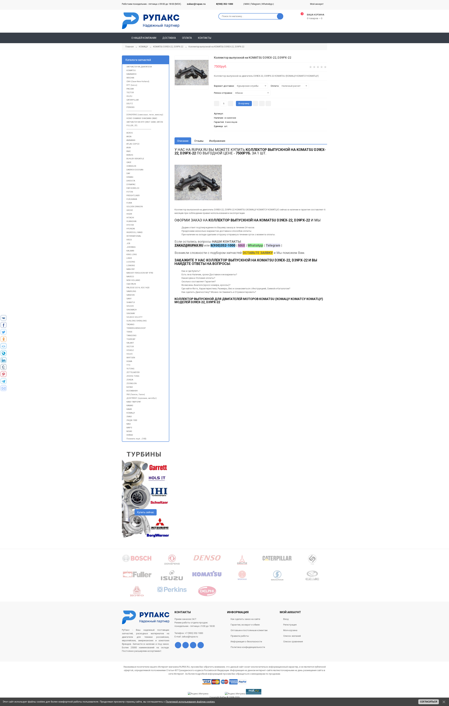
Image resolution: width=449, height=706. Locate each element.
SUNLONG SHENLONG (136, 321)
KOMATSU (131, 70)
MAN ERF (130, 269)
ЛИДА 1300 (131, 420)
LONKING (130, 265)
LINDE (129, 258)
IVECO (129, 240)
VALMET (130, 343)
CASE (128, 162)
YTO (128, 365)
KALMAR (130, 251)
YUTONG (130, 369)
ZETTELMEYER (133, 372)
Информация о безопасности (246, 641)
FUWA (129, 203)
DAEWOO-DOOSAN (134, 170)
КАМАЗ (129, 405)
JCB (128, 243)
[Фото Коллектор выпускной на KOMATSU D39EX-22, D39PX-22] (198, 182)
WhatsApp (267, 4)
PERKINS (130, 107)
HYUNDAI (130, 229)
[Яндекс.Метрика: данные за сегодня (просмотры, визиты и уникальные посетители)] (235, 693)
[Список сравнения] (325, 38)
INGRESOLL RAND (134, 232)
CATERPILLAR (132, 100)
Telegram (255, 4)
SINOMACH (131, 310)
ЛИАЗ (129, 416)
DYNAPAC (130, 184)
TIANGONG (131, 335)
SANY (129, 299)
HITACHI (130, 218)
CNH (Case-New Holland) (137, 81)
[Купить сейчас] (255, 103)
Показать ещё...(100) (136, 439)
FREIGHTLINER (133, 195)
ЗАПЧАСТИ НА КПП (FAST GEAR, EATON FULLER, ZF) (144, 124)
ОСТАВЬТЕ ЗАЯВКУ (258, 253)
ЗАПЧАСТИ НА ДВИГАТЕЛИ (139, 67)
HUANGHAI (131, 221)
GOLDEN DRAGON (134, 206)
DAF (128, 173)
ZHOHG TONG (132, 376)
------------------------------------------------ (139, 111)
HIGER (129, 214)
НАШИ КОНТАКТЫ (226, 242)
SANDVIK (130, 295)
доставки (224, 231)
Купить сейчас (145, 512)
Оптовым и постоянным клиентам (249, 630)
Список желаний (292, 636)
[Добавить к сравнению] (268, 103)
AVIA (128, 147)
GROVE (129, 210)
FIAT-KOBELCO (132, 188)
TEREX (129, 332)
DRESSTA (130, 181)
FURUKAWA (131, 199)
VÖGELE (130, 350)
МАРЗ (129, 428)
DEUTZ (129, 103)
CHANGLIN (131, 166)
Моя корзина (290, 630)
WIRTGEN (130, 358)
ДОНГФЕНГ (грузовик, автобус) (141, 398)
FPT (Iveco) (131, 85)
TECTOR (130, 92)
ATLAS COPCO (132, 144)
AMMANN (130, 140)
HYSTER (130, 225)
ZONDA (129, 380)
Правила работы (240, 636)
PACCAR (130, 89)
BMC (128, 151)
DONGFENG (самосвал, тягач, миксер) (144, 115)
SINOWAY (130, 313)
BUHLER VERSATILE (135, 159)
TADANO (130, 324)
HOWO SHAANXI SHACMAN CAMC (141, 118)
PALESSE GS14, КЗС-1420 (137, 288)
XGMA (129, 361)
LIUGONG (130, 262)
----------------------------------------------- (138, 129)
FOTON (129, 192)
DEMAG (129, 177)
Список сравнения (293, 641)
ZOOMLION (131, 383)
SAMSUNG (131, 291)
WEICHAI (130, 78)
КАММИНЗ (131, 74)
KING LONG (131, 254)
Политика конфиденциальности (248, 647)
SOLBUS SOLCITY (134, 317)
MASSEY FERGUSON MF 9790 (139, 273)
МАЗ (128, 424)
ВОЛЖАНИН (132, 391)
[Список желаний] (319, 38)
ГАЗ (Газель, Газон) (135, 394)
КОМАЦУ (130, 413)
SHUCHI (130, 306)
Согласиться (428, 701)
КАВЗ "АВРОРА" (133, 402)
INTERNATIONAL (133, 236)
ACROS (129, 133)
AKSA (128, 136)
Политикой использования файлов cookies (190, 701)
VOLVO (129, 354)
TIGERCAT (130, 339)
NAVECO (130, 276)
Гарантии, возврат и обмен (245, 624)
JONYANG (131, 247)
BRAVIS (129, 155)
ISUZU (129, 96)
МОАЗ (129, 431)
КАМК (129, 409)
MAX (246, 4)
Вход (286, 619)
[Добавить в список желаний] (262, 103)
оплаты (247, 231)
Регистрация (290, 624)
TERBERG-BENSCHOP (136, 328)
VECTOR (130, 346)
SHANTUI (130, 302)
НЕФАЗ (129, 435)
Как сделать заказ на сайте (245, 619)
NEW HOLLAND (133, 280)
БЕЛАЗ (129, 387)
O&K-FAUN (131, 284)
